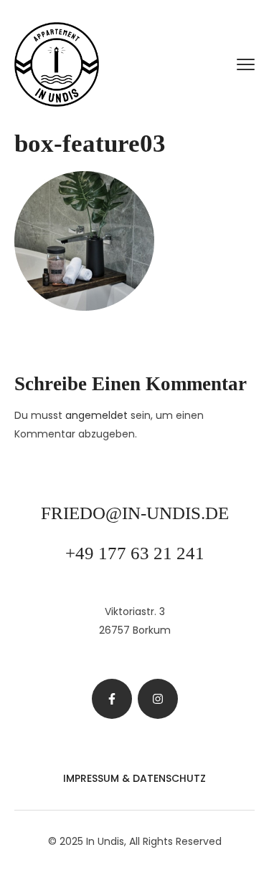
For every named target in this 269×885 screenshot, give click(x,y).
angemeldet (96, 415)
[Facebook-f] (112, 699)
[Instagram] (158, 699)
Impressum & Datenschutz (134, 778)
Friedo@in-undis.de (135, 513)
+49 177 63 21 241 (134, 553)
